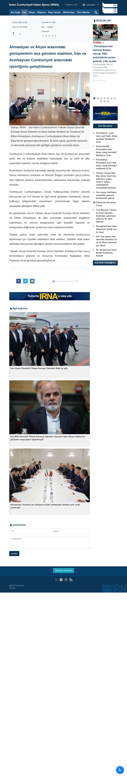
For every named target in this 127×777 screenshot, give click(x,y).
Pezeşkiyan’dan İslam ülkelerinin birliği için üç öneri (106, 229)
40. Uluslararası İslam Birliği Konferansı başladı (106, 253)
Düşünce (41, 12)
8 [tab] (101, 101)
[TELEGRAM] (61, 579)
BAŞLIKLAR (103, 20)
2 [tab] (97, 98)
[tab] (105, 125)
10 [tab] (108, 101)
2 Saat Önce (100, 80)
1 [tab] (94, 98)
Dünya (32, 12)
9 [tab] (104, 101)
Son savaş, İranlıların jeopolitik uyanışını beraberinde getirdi (106, 195)
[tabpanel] (105, 53)
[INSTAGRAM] (66, 579)
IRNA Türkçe (34, 5)
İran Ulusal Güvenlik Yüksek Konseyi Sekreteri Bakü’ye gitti (39, 368)
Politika (50, 27)
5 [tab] (108, 98)
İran (24, 12)
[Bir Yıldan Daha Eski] (49, 339)
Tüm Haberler (83, 12)
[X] (56, 579)
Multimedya (68, 12)
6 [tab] (111, 98)
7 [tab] (114, 98)
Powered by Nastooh (16, 586)
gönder (14, 553)
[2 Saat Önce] (105, 32)
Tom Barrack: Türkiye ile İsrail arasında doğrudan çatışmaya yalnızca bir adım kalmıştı (106, 216)
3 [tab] (101, 98)
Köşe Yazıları (54, 12)
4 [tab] (104, 98)
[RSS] (71, 579)
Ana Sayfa (15, 12)
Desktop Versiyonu (63, 570)
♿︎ (120, 770)
